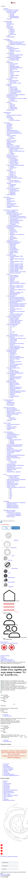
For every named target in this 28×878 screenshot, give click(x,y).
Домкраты (5, 799)
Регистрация (15, 528)
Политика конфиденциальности (11, 775)
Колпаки (5, 781)
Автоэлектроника (7, 796)
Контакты (15, 643)
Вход (6, 528)
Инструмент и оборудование (10, 790)
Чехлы (5, 782)
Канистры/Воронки (8, 791)
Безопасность (6, 788)
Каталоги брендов (7, 767)
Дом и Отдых (6, 793)
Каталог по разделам (8, 769)
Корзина (3, 875)
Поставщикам (6, 766)
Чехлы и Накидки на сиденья (10, 795)
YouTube (4, 869)
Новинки (5, 771)
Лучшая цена (6, 772)
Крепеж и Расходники (8, 792)
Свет (4, 797)
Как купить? (4, 643)
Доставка (9, 643)
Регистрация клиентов (9, 774)
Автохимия (6, 784)
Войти (2, 874)
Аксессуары (6, 787)
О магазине (6, 764)
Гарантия (5, 765)
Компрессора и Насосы (9, 800)
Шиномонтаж (6, 786)
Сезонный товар (7, 770)
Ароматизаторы (7, 783)
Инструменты (5, 862)
